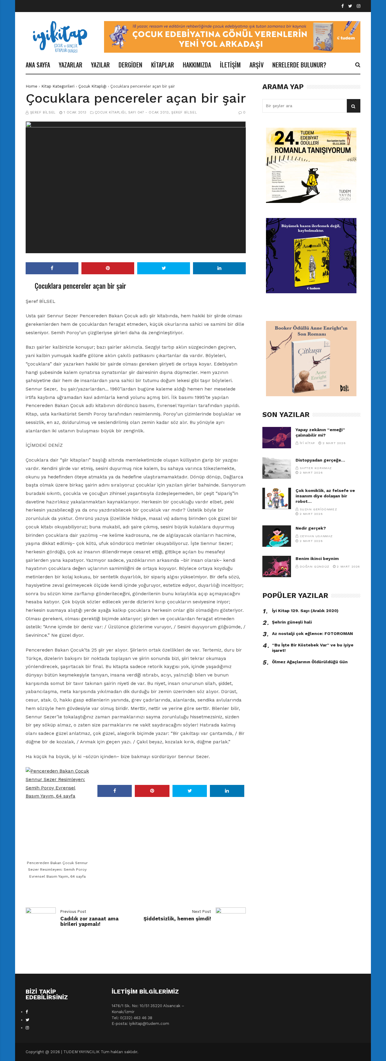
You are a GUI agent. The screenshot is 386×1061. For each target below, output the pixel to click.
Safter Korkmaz (316, 468)
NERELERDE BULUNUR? (299, 65)
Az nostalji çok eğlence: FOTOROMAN (312, 633)
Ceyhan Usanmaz (316, 536)
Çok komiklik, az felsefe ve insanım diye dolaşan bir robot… (325, 496)
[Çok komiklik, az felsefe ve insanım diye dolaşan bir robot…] (276, 498)
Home (31, 86)
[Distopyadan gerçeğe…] (276, 468)
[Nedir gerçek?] (276, 536)
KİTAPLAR (162, 65)
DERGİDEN (130, 65)
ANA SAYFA (38, 65)
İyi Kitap (307, 443)
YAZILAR (100, 65)
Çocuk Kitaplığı (92, 86)
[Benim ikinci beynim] (276, 566)
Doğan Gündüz (314, 566)
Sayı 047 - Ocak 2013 (148, 112)
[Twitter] (350, 6)
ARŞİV (256, 65)
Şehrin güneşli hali (292, 622)
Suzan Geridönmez (318, 509)
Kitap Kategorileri (57, 86)
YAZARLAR (70, 65)
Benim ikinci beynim (317, 558)
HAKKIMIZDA (197, 65)
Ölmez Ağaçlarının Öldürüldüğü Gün (310, 661)
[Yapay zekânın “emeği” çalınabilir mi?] (276, 437)
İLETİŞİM (230, 65)
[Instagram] (358, 6)
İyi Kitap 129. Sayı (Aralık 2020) (305, 610)
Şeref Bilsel (43, 112)
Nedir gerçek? (311, 528)
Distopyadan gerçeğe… (320, 460)
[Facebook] (342, 6)
